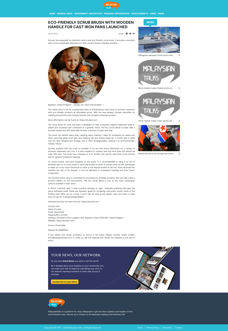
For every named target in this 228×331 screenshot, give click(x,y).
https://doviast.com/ (65, 220)
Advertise (167, 327)
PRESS (161, 13)
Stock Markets (139, 13)
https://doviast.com (88, 120)
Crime (153, 13)
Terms (140, 327)
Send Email (59, 212)
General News (64, 13)
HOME (52, 13)
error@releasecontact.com (60, 237)
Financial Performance (116, 13)
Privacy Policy (153, 327)
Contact (179, 327)
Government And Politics (88, 13)
